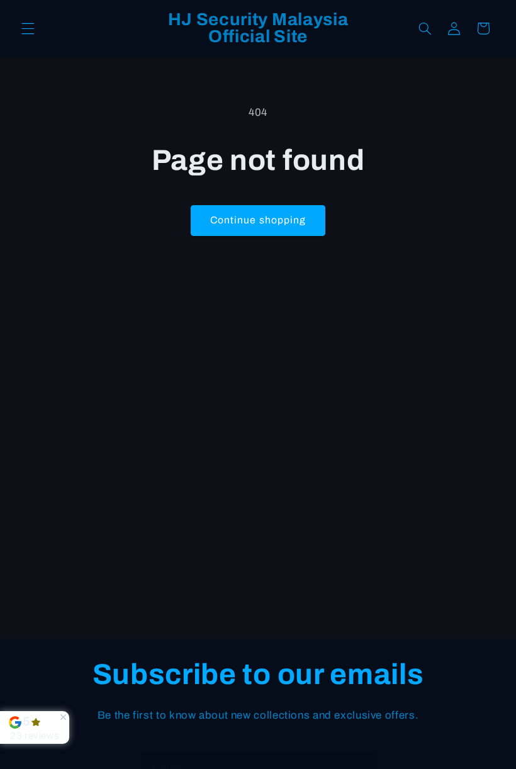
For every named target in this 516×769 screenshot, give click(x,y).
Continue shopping (258, 220)
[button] (27, 28)
